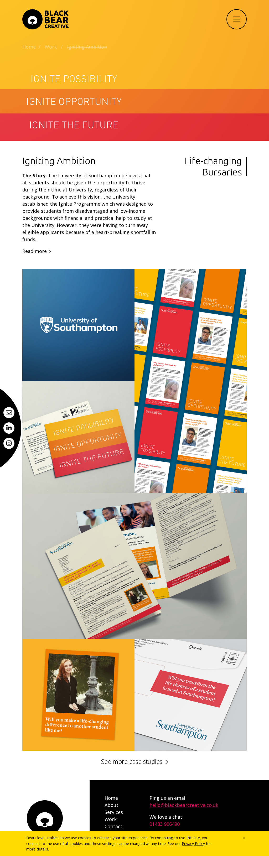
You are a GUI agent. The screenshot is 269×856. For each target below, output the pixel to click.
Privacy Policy (193, 843)
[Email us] (8, 412)
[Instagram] (8, 443)
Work (51, 47)
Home (29, 47)
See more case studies (131, 761)
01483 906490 (164, 824)
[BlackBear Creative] (45, 19)
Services (114, 812)
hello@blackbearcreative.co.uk (183, 805)
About (111, 805)
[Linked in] (8, 427)
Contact (113, 826)
